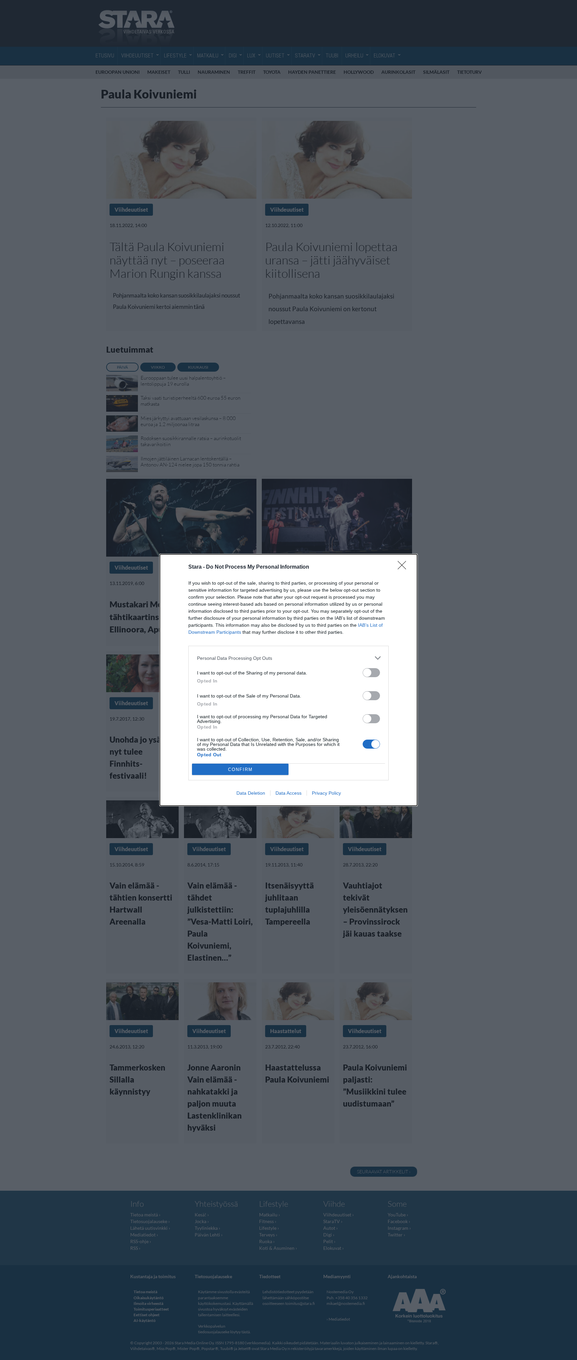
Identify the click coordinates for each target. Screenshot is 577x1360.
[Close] (404, 567)
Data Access (288, 793)
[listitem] (288, 657)
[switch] (371, 672)
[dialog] (288, 680)
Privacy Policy (326, 793)
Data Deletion (250, 793)
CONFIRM (240, 769)
